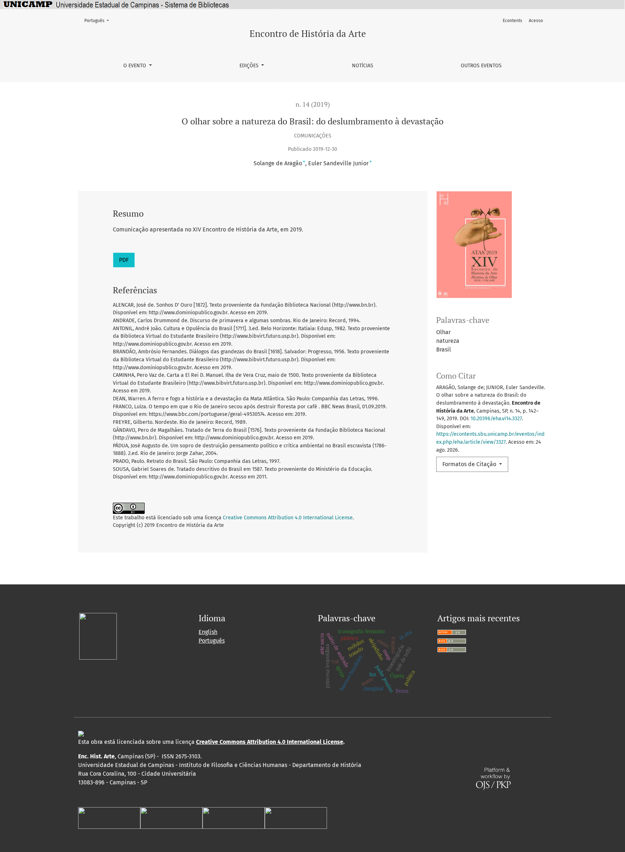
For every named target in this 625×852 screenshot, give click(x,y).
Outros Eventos (481, 66)
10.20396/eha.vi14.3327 (496, 419)
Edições (249, 66)
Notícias (362, 66)
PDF (124, 259)
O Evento (135, 66)
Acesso (536, 20)
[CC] (81, 733)
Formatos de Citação (470, 464)
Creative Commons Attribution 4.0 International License (288, 518)
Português (99, 20)
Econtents (512, 20)
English (208, 632)
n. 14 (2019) (313, 104)
